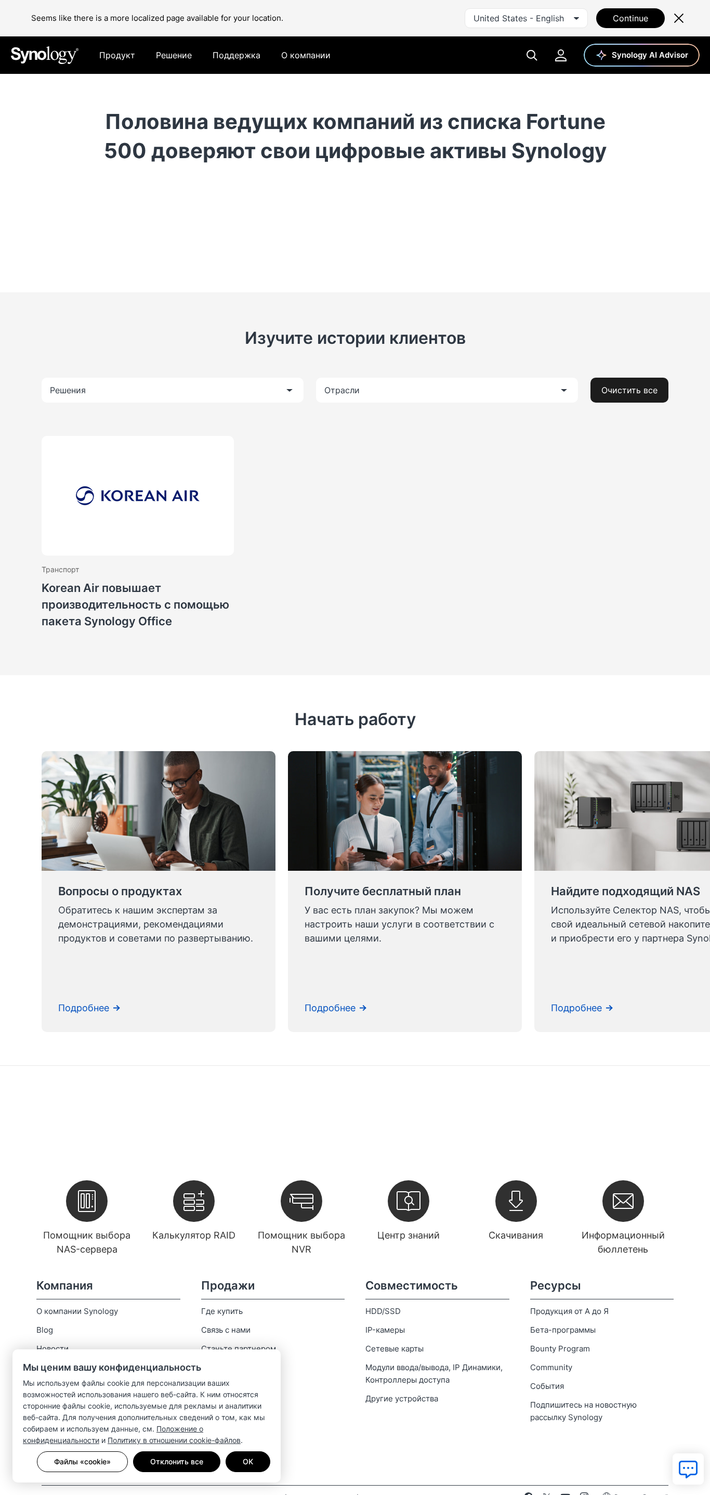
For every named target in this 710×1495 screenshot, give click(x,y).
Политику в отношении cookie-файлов (174, 1440)
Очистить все (629, 390)
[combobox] (526, 18)
